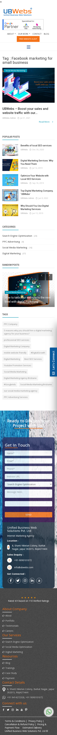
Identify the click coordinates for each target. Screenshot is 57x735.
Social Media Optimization (18, 646)
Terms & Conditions (15, 720)
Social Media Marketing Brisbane (36, 384)
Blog (46, 34)
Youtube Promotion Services (17, 365)
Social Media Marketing (14, 247)
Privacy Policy (35, 720)
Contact (36, 34)
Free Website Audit (28, 39)
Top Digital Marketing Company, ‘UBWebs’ (37, 192)
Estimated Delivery (32, 727)
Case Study (11, 673)
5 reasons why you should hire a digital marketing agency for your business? (28, 332)
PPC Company (10, 324)
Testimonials (12, 625)
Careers (9, 630)
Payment (10, 678)
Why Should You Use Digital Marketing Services (35, 207)
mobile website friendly (15, 352)
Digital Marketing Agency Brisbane (20, 378)
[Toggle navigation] (28, 47)
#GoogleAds (10, 384)
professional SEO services (16, 340)
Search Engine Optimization (17, 235)
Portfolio (9, 620)
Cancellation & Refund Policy (19, 724)
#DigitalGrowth (38, 352)
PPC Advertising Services (16, 397)
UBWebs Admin (9, 118)
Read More (44, 121)
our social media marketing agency (20, 390)
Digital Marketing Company (17, 346)
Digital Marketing (11, 253)
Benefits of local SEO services (36, 145)
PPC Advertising (11, 241)
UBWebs (24, 149)
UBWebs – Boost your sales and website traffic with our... (25, 111)
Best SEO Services (33, 359)
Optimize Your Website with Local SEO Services (35, 177)
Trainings (10, 667)
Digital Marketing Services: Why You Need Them (37, 162)
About (8, 615)
